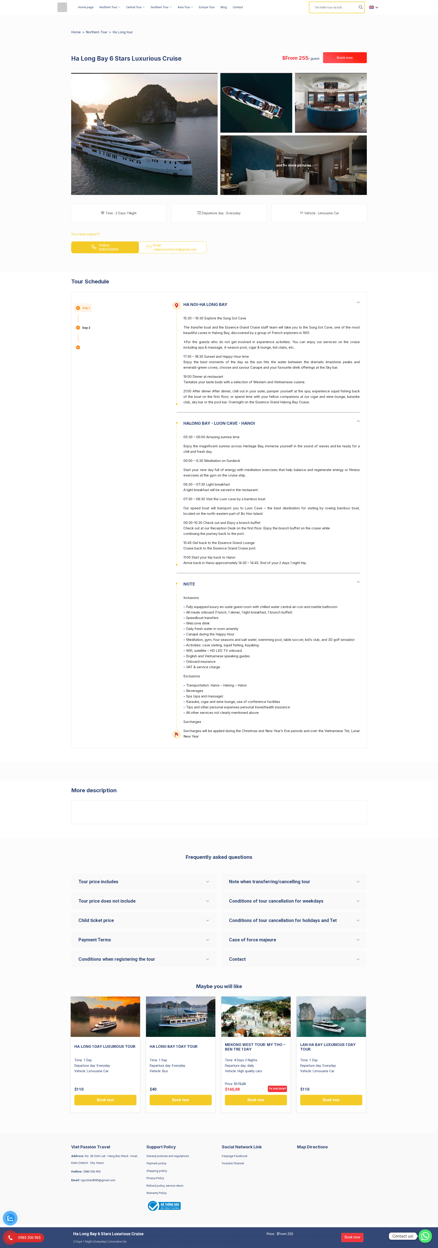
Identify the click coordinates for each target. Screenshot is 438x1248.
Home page (86, 7)
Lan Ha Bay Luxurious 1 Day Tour (328, 1046)
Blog (224, 7)
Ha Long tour (122, 32)
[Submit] (361, 7)
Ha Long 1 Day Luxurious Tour (104, 1046)
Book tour (105, 1100)
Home (76, 32)
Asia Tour (184, 7)
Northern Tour (108, 7)
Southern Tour (160, 7)
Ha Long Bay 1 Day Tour (173, 1046)
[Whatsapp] (425, 1236)
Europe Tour (207, 7)
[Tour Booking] (64, 7)
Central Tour (134, 7)
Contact (238, 7)
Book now (352, 1237)
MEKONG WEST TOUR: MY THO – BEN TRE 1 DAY (255, 1046)
